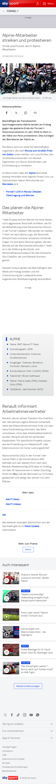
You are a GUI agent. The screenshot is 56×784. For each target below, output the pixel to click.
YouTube (31, 715)
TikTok (18, 715)
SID (4, 514)
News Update (32, 526)
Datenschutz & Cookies (13, 759)
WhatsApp (38, 715)
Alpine (32, 173)
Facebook (12, 715)
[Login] (37, 3)
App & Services (11, 738)
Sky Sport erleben (13, 724)
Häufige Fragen (9, 747)
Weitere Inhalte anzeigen (28, 686)
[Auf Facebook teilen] (6, 113)
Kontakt (6, 763)
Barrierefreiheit (9, 771)
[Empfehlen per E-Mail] (35, 113)
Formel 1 (12, 11)
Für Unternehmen (13, 731)
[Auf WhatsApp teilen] (25, 113)
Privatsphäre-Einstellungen (15, 767)
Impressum (7, 751)
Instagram (25, 715)
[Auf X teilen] (16, 113)
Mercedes (7, 184)
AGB (4, 755)
